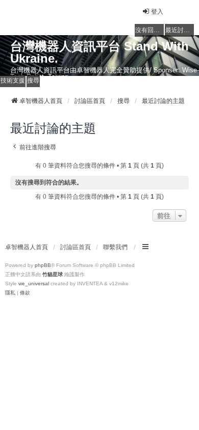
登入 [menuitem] (157, 11)
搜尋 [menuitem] (33, 80)
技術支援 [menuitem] (13, 80)
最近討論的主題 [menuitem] (179, 30)
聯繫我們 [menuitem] (115, 247)
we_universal (33, 283)
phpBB (43, 265)
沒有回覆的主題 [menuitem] (149, 30)
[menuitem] (10, 293)
